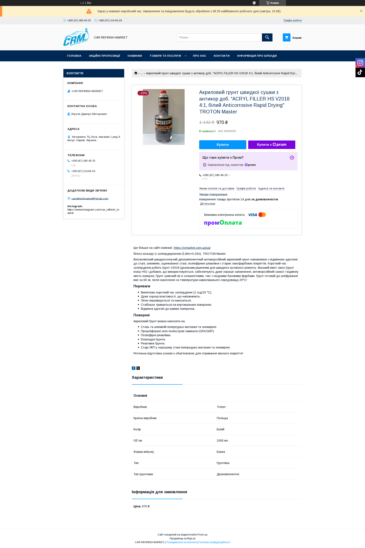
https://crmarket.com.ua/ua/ (192, 247)
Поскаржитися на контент (181, 542)
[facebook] (133, 368)
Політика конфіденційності (214, 542)
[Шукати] (267, 37)
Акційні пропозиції (104, 55)
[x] (138, 368)
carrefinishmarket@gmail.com (89, 198)
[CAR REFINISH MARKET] (76, 45)
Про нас (199, 55)
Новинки (135, 55)
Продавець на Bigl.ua (182, 538)
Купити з (264, 144)
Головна (74, 55)
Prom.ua (202, 534)
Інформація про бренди (257, 55)
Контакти (222, 55)
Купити (223, 144)
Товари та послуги (165, 55)
